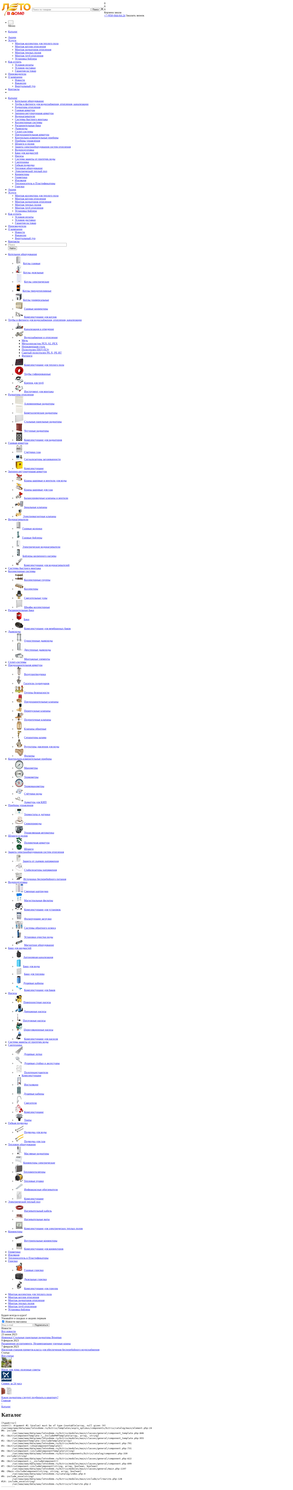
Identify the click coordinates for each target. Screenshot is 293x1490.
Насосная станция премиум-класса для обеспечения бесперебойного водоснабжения (50, 1349)
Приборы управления (27, 140)
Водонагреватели (25, 116)
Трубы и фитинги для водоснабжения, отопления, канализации (52, 104)
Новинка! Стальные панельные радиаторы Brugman (31, 1337)
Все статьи (7, 1355)
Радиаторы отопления (27, 107)
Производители (17, 74)
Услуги (12, 40)
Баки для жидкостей (26, 152)
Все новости (8, 1331)
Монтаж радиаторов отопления (33, 49)
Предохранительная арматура (32, 134)
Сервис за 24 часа (11, 1383)
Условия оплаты (24, 64)
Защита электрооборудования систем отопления (43, 146)
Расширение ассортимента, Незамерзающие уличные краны (36, 1343)
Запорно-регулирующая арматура (34, 113)
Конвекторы (22, 174)
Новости (20, 80)
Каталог (12, 31)
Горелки (19, 186)
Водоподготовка (24, 149)
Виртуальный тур (25, 86)
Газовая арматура (25, 110)
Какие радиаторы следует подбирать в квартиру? (29, 1397)
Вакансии (20, 83)
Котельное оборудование (29, 101)
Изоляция (20, 180)
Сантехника (22, 162)
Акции (12, 37)
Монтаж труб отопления (29, 55)
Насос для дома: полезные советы (20, 1369)
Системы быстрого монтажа (31, 119)
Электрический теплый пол (31, 171)
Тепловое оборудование (29, 168)
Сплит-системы (24, 131)
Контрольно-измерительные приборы (36, 137)
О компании (15, 77)
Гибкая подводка (24, 165)
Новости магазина (16, 1321)
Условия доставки (25, 67)
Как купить (14, 61)
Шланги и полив (24, 143)
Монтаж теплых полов (28, 52)
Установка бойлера (26, 58)
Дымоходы (21, 128)
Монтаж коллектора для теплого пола (36, 43)
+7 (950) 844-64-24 (114, 15)
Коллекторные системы (28, 122)
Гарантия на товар (25, 70)
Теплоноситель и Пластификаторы (35, 183)
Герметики (21, 177)
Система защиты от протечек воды (35, 159)
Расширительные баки (28, 125)
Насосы (19, 156)
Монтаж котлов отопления (30, 46)
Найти (12, 248)
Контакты (13, 89)
